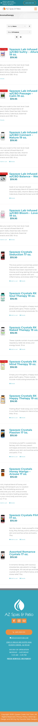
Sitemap (32, 717)
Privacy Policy (21, 717)
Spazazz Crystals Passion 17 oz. (20, 431)
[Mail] (24, 620)
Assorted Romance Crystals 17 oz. (22, 553)
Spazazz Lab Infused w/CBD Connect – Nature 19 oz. (23, 135)
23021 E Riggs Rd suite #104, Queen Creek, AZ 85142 (9, 3)
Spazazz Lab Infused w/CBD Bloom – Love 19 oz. (23, 213)
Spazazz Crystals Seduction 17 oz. (20, 253)
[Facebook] (14, 620)
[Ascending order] (29, 26)
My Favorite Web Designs (27, 719)
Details (13, 161)
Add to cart (14, 281)
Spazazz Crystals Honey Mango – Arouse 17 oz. (20, 471)
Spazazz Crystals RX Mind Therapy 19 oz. (23, 363)
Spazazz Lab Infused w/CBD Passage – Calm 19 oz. (23, 93)
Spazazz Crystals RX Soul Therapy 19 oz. (23, 294)
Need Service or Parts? (19, 659)
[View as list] (21, 37)
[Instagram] (19, 620)
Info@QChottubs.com (20, 638)
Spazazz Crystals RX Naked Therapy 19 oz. (23, 329)
